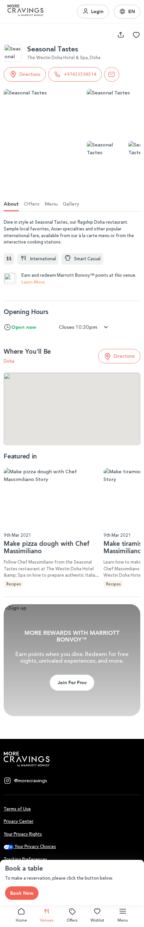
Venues (46, 920)
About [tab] (11, 204)
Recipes (13, 584)
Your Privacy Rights (23, 834)
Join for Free (72, 682)
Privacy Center (18, 821)
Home (21, 920)
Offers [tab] (32, 204)
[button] (127, 12)
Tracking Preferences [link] (25, 859)
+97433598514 (80, 74)
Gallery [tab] (71, 204)
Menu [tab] (51, 204)
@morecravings (30, 781)
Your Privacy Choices (34, 846)
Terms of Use (17, 808)
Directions (30, 74)
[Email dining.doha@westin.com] (111, 74)
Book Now (21, 893)
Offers (72, 920)
